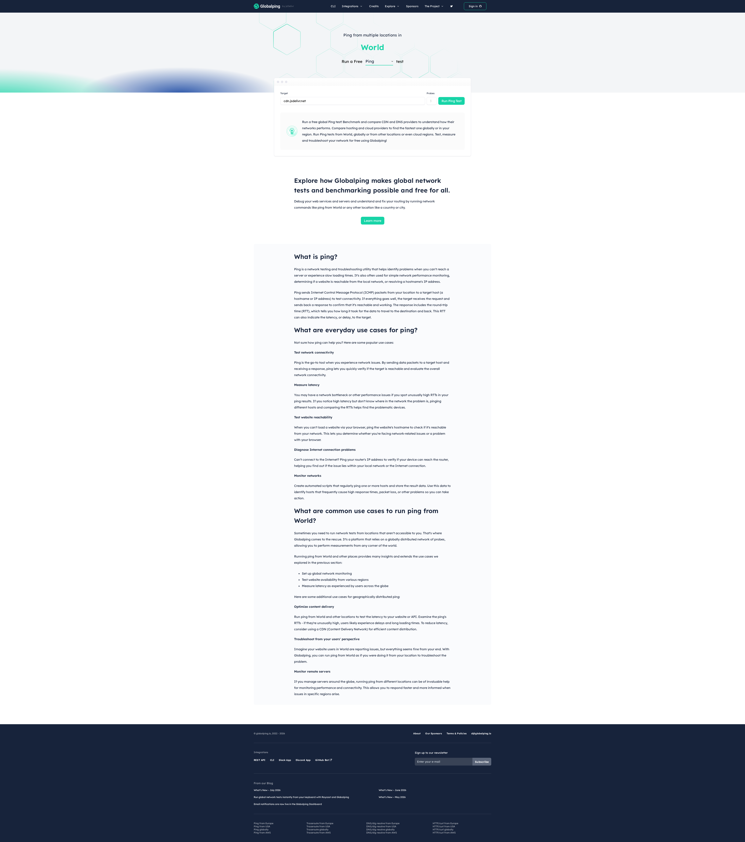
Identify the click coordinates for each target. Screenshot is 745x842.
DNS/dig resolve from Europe (382, 823)
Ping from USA (262, 826)
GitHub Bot (322, 760)
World (372, 47)
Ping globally (261, 829)
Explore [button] (390, 6)
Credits (374, 6)
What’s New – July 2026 (267, 790)
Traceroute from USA (318, 826)
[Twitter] (451, 6)
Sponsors (412, 6)
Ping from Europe (263, 823)
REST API (259, 760)
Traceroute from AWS (319, 832)
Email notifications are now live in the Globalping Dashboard (288, 804)
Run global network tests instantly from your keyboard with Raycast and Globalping (301, 797)
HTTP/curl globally (443, 829)
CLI (333, 6)
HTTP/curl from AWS (444, 832)
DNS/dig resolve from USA (381, 826)
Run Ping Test (452, 101)
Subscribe (482, 762)
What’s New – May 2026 (392, 797)
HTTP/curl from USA (444, 826)
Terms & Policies (457, 733)
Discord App (303, 760)
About (417, 733)
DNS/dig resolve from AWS (381, 832)
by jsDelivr (288, 6)
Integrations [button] (350, 6)
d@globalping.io (481, 733)
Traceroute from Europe (320, 823)
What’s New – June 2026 (392, 790)
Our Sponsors (433, 733)
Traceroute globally (317, 829)
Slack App (285, 760)
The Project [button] (432, 6)
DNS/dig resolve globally (380, 829)
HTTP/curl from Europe (445, 823)
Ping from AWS (262, 832)
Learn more (372, 221)
